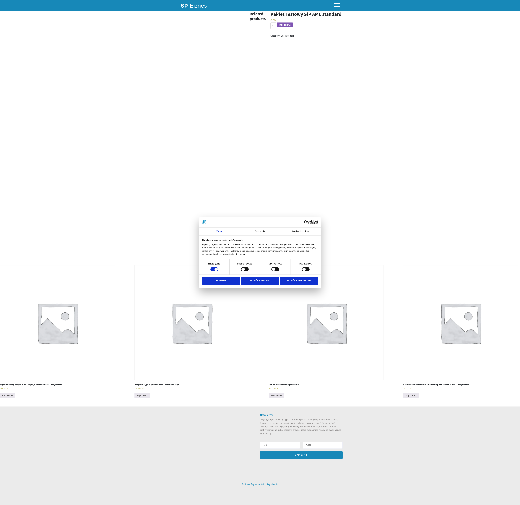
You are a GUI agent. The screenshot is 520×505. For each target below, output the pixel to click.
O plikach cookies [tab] (300, 231)
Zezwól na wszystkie (299, 281)
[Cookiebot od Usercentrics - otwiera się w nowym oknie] (306, 222)
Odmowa (221, 281)
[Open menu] (337, 5)
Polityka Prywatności (253, 484)
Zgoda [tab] (219, 231)
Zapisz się (301, 455)
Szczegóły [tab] (260, 231)
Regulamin (272, 484)
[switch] (245, 269)
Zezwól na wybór (260, 281)
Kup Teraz (285, 24)
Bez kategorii (287, 35)
